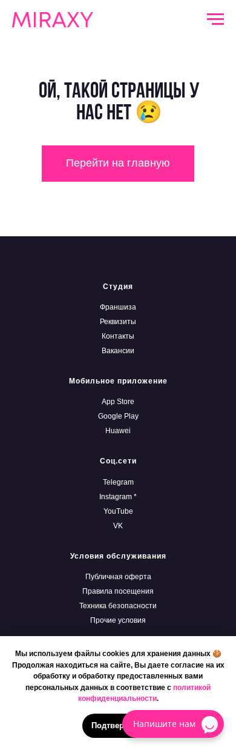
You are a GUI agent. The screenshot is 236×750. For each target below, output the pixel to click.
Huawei (118, 430)
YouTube (118, 511)
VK (118, 526)
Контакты (118, 336)
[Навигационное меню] (215, 19)
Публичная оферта (118, 576)
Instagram (115, 497)
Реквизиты (118, 321)
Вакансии (118, 351)
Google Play (118, 416)
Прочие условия (118, 620)
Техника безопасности (118, 606)
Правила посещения (118, 591)
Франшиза (118, 307)
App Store (118, 401)
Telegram (118, 482)
